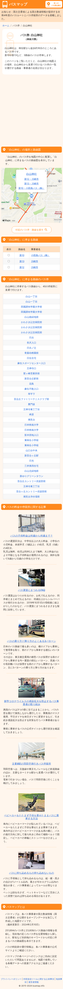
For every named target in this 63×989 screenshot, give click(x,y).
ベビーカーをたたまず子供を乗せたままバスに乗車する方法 (31, 817)
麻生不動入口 (31, 388)
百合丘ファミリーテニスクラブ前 (31, 399)
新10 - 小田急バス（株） (31, 188)
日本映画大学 (31, 424)
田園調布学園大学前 (31, 306)
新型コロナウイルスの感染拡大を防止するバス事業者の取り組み (31, 703)
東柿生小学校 (31, 440)
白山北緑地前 (31, 470)
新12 (21, 267)
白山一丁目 (31, 296)
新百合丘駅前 (31, 378)
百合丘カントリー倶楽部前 (31, 481)
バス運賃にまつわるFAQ (31, 590)
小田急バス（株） (40, 255)
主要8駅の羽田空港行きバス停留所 (31, 763)
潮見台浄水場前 (31, 496)
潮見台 (31, 419)
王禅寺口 (31, 368)
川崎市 (34, 261)
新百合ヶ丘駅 (31, 455)
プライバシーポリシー (11, 979)
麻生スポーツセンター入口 (31, 363)
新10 (21, 255)
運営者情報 (33, 982)
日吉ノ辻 (31, 347)
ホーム (5, 25)
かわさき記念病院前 (31, 322)
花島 (31, 383)
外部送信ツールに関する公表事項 (38, 979)
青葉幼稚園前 (31, 352)
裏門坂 (31, 404)
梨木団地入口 (31, 435)
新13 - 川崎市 (31, 183)
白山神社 (31, 173)
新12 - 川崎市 (31, 179)
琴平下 (31, 393)
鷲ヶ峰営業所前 (31, 373)
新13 (21, 261)
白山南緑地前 (31, 316)
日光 (31, 460)
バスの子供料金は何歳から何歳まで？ (31, 535)
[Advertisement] (31, 109)
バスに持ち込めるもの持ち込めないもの (31, 872)
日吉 (31, 337)
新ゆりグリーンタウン (31, 476)
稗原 (31, 414)
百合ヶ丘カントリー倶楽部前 (31, 491)
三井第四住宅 (31, 465)
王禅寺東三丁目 (31, 409)
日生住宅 (31, 358)
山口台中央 (31, 450)
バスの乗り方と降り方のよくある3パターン (31, 641)
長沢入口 (31, 342)
